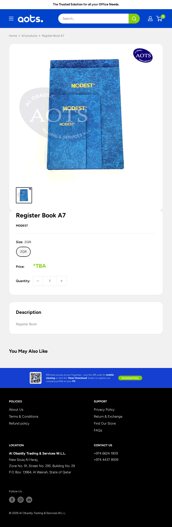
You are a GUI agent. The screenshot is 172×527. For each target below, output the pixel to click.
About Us (16, 410)
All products (29, 35)
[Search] (134, 18)
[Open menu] (11, 18)
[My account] (150, 18)
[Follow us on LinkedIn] (29, 500)
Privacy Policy (104, 410)
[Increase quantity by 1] (61, 281)
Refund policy (19, 423)
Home (13, 35)
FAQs (98, 430)
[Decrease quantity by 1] (38, 281)
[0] (159, 18)
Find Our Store (105, 423)
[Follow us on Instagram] (20, 500)
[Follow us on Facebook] (12, 500)
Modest (22, 225)
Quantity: (23, 281)
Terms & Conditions (23, 416)
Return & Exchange (108, 416)
